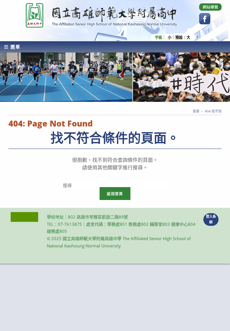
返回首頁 (115, 193)
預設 (179, 37)
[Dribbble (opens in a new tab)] (210, 7)
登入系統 (211, 219)
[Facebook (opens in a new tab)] (204, 18)
